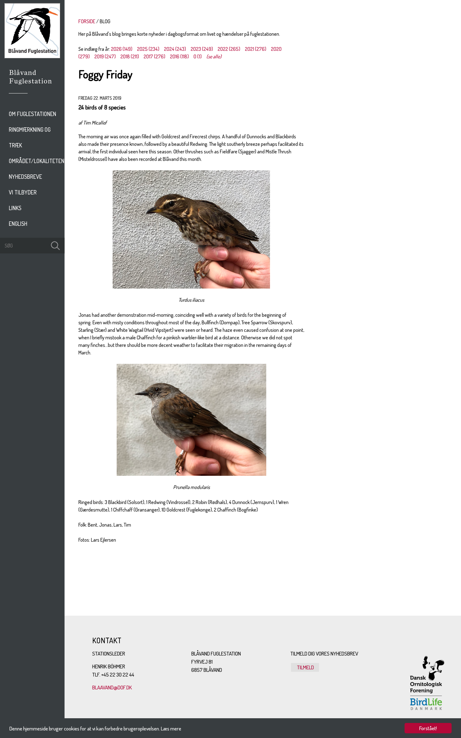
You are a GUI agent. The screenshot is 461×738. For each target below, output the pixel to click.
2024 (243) (175, 49)
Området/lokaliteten (36, 160)
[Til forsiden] (32, 56)
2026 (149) (121, 49)
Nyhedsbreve (25, 176)
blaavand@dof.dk (112, 687)
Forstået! (428, 728)
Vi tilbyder (23, 192)
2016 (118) (179, 56)
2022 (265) (229, 49)
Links (15, 207)
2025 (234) (148, 49)
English (18, 223)
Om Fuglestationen (32, 113)
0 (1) (197, 56)
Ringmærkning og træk (29, 137)
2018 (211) (129, 56)
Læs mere (171, 728)
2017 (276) (154, 56)
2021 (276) (255, 49)
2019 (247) (105, 56)
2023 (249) (202, 49)
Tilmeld (305, 667)
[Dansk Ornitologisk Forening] (34, 85)
